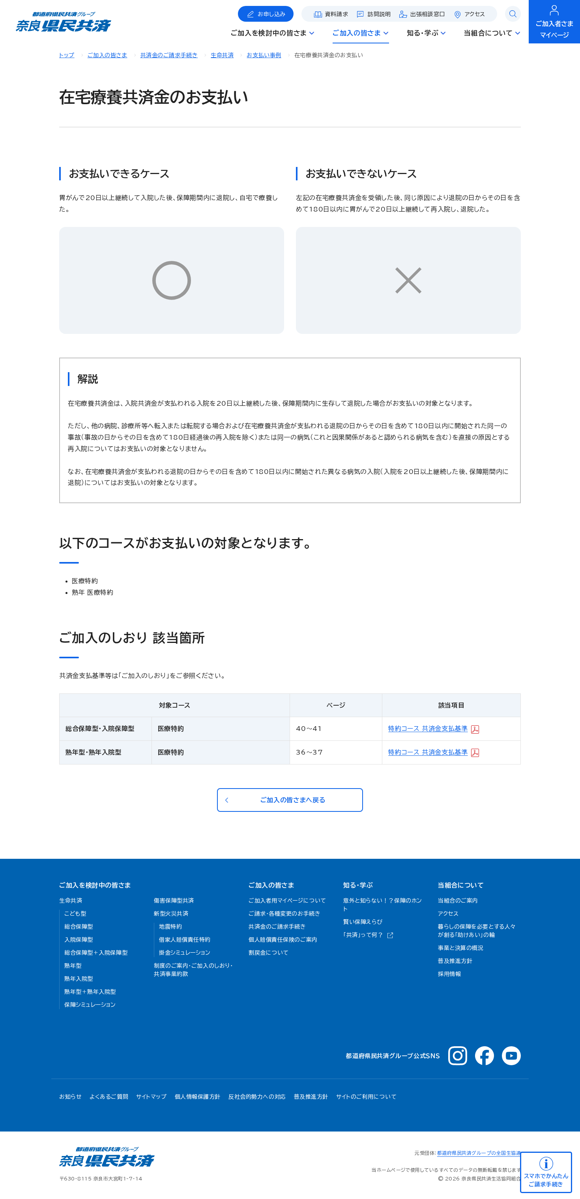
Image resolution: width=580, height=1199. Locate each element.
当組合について (461, 885)
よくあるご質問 (109, 1097)
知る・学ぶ (358, 885)
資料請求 (336, 14)
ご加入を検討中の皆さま (95, 885)
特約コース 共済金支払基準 (428, 728)
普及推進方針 (311, 1097)
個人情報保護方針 (198, 1097)
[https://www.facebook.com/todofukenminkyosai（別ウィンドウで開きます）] (484, 1055)
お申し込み (272, 14)
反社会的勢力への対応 (257, 1097)
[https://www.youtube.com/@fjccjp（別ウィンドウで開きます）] (511, 1055)
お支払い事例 (264, 55)
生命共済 (222, 55)
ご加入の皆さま (107, 55)
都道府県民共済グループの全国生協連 (479, 1152)
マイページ (554, 29)
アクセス (475, 14)
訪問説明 (379, 14)
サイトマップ (151, 1097)
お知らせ (70, 1097)
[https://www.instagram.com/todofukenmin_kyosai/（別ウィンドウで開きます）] (457, 1055)
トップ (67, 55)
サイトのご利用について (366, 1097)
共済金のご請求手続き (169, 55)
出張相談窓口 (427, 14)
